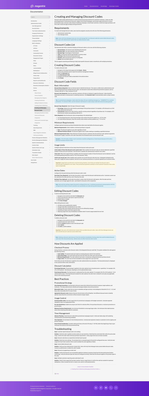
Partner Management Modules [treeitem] (39, 137)
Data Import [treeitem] (35, 155)
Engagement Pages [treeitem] (38, 58)
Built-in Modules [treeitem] (36, 43)
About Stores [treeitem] (38, 93)
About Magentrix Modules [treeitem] (39, 132)
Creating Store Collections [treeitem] (41, 105)
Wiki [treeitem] (34, 130)
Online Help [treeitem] (36, 75)
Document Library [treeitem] (37, 55)
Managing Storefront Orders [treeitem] (41, 113)
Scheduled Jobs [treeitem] (36, 150)
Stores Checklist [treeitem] (39, 95)
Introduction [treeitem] (34, 21)
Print (57, 373)
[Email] (116, 388)
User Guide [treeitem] (33, 160)
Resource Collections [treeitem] (38, 83)
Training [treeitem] (35, 125)
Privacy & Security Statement (37, 386)
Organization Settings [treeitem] (37, 35)
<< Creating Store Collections (77, 369)
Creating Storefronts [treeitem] (40, 100)
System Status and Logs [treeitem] (38, 147)
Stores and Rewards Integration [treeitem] (39, 117)
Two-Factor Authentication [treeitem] (38, 31)
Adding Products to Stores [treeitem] (41, 103)
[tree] (40, 92)
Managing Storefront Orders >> (92, 369)
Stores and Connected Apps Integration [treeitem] (41, 122)
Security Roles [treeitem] (35, 28)
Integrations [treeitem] (34, 162)
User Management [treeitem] (36, 26)
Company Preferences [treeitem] (37, 33)
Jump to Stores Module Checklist (85, 366)
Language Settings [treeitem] (37, 40)
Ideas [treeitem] (34, 65)
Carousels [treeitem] (35, 50)
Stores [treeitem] (35, 90)
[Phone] (111, 388)
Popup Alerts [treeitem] (36, 78)
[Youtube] (106, 388)
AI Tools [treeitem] (35, 45)
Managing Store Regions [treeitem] (41, 98)
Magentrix (38, 390)
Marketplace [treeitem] (36, 70)
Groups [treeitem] (35, 63)
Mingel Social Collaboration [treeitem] (40, 73)
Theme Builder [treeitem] (35, 38)
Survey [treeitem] (35, 88)
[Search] (49, 17)
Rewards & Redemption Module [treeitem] (41, 85)
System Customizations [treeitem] (38, 142)
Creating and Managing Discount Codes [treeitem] (40, 109)
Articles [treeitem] (35, 48)
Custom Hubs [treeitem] (35, 145)
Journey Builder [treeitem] (37, 68)
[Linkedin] (96, 388)
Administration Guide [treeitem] (36, 23)
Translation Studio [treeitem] (36, 152)
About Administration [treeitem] (37, 157)
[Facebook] (101, 388)
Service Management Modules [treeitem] (39, 140)
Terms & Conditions (50, 386)
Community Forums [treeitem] (38, 53)
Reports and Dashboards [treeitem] (39, 80)
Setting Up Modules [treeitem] (38, 135)
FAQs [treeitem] (34, 60)
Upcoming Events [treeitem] (37, 127)
